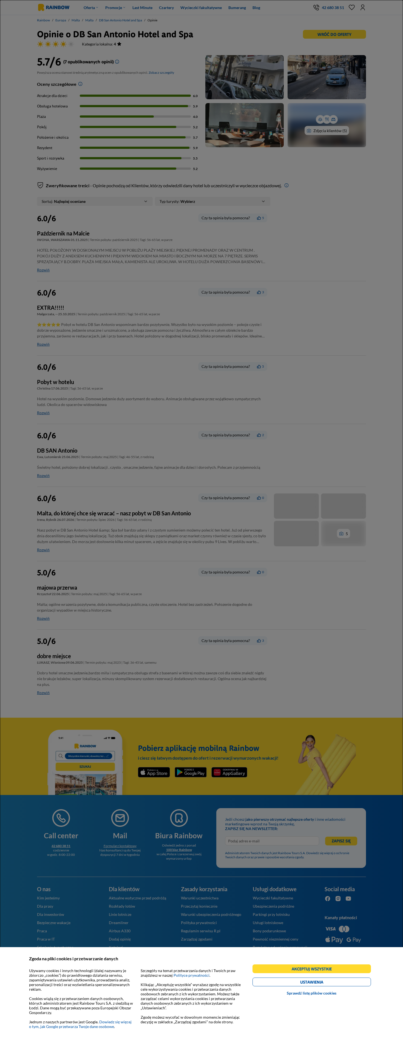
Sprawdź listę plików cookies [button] (311, 993)
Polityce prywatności (191, 975)
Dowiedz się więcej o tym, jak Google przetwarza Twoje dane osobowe (80, 1024)
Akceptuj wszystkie (314, 969)
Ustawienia (321, 982)
